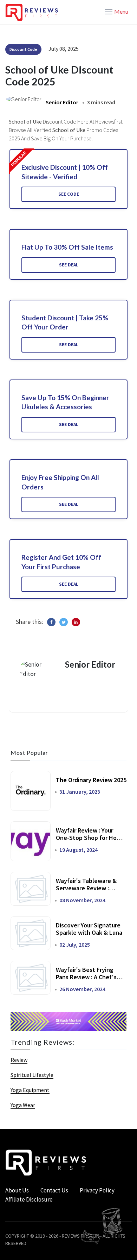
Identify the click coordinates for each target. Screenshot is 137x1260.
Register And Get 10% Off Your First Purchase (61, 562)
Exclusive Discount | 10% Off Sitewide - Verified (64, 172)
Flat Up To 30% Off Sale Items (67, 247)
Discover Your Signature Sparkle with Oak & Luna (89, 929)
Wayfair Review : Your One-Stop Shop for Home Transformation (90, 837)
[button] (116, 11)
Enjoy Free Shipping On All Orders (60, 482)
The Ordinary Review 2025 (91, 780)
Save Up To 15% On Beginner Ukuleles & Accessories (65, 402)
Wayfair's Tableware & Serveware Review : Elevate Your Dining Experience (86, 892)
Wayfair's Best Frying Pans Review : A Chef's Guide (86, 977)
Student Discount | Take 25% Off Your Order (64, 322)
